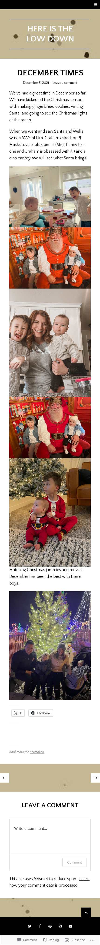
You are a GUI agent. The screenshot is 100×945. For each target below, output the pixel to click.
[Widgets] (86, 912)
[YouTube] (70, 926)
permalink (37, 752)
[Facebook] (39, 926)
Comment (74, 862)
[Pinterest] (50, 926)
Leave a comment (65, 83)
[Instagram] (60, 926)
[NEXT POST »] (95, 778)
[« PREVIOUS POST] (4, 778)
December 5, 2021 (36, 83)
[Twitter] (29, 926)
